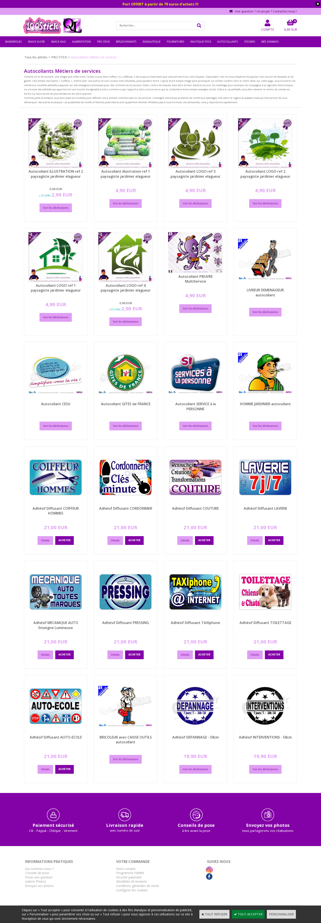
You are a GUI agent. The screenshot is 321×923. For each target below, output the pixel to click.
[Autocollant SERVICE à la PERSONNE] (195, 399)
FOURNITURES (175, 41)
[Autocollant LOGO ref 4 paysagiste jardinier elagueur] (125, 281)
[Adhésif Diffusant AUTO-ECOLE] (55, 732)
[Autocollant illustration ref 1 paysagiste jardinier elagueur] (125, 167)
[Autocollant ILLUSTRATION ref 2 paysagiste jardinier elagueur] (55, 167)
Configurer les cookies (132, 890)
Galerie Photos (35, 881)
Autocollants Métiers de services (94, 57)
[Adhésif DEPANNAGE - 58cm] (195, 732)
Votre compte (126, 869)
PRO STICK (103, 41)
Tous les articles (35, 57)
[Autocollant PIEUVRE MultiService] (195, 272)
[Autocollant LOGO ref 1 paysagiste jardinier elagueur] (55, 281)
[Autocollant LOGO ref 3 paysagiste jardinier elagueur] (195, 167)
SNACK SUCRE (36, 41)
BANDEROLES (13, 41)
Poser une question (39, 877)
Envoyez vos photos (39, 886)
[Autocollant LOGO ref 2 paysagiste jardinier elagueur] (265, 167)
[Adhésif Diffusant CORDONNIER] (125, 504)
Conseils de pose (37, 873)
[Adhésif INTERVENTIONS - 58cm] (265, 732)
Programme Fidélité (130, 873)
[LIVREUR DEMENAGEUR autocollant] (265, 285)
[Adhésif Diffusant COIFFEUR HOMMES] (55, 504)
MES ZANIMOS (270, 41)
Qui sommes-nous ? (39, 869)
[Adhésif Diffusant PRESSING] (125, 618)
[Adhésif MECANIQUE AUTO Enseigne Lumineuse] (55, 618)
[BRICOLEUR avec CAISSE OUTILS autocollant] (125, 732)
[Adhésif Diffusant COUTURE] (195, 504)
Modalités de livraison (131, 881)
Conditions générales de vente (137, 886)
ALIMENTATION (81, 41)
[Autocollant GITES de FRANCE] (125, 399)
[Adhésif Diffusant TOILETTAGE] (265, 618)
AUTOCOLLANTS (227, 41)
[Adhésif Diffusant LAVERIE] (265, 504)
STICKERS (249, 41)
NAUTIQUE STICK (200, 41)
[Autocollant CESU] (55, 399)
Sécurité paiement (129, 877)
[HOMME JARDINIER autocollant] (265, 399)
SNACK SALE (58, 41)
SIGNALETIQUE (151, 41)
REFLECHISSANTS (126, 41)
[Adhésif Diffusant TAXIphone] (195, 618)
